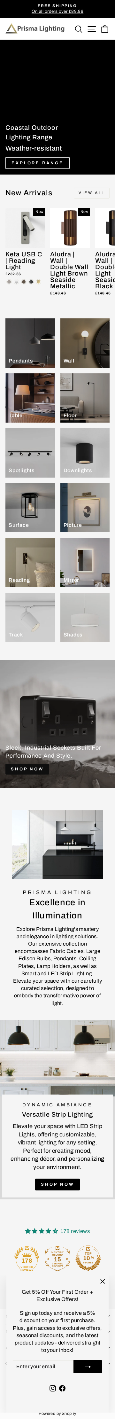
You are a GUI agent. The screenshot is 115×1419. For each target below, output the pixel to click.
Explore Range (38, 163)
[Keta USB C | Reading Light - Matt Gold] (38, 281)
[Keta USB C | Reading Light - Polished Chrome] (16, 281)
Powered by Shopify (57, 1413)
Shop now (57, 1184)
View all (92, 193)
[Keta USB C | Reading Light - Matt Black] (31, 281)
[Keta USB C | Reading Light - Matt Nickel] (9, 281)
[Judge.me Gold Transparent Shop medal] (57, 1258)
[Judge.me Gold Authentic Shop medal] (27, 1258)
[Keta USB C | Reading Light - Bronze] (23, 281)
